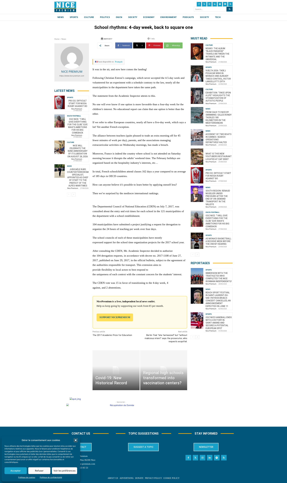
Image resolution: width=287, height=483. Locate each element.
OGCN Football (74, 116)
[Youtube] (225, 4)
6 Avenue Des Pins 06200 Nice (80, 460)
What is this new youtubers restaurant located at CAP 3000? (219, 156)
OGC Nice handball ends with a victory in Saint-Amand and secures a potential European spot (219, 322)
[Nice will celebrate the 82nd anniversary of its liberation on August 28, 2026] (59, 147)
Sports (70, 97)
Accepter (15, 470)
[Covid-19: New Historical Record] (116, 370)
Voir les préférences (64, 470)
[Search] (229, 9)
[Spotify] (220, 4)
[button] (75, 440)
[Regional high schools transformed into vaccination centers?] (163, 370)
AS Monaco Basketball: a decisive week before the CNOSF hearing (219, 241)
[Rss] (230, 4)
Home (56, 39)
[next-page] (73, 194)
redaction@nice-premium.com (81, 464)
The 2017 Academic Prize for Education (112, 335)
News (63, 39)
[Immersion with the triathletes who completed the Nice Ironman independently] (197, 276)
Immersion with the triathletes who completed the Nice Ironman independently (219, 277)
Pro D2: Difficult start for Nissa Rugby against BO (77, 103)
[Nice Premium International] (65, 7)
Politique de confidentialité (51, 477)
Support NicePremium (114, 317)
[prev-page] (69, 194)
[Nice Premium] (72, 57)
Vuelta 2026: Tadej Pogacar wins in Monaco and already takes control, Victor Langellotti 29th (218, 76)
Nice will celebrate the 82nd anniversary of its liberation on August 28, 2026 (77, 151)
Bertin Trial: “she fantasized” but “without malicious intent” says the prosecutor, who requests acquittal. (166, 338)
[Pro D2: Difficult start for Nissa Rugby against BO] (59, 102)
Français (118, 62)
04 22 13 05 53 (81, 468)
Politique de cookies (26, 477)
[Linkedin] (214, 4)
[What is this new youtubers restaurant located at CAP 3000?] (197, 156)
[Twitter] (204, 4)
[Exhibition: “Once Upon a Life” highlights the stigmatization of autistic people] (197, 96)
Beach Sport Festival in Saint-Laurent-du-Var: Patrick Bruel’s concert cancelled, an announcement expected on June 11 (218, 299)
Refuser (39, 470)
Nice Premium (71, 71)
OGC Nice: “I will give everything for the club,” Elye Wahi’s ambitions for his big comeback (78, 126)
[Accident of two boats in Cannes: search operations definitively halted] (197, 137)
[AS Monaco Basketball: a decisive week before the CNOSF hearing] (197, 241)
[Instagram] (209, 4)
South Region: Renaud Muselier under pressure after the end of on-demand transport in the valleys (218, 198)
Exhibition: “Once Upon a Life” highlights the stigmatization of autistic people (218, 96)
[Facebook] (199, 4)
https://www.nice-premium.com (71, 76)
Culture (70, 142)
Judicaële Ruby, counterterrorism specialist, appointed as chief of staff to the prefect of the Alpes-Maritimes (78, 177)
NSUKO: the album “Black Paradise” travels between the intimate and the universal (217, 54)
